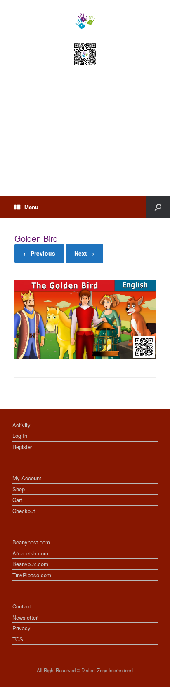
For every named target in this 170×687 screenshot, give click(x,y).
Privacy (21, 628)
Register (22, 447)
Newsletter (25, 617)
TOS (17, 639)
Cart (17, 500)
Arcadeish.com (30, 553)
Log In (19, 435)
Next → (84, 253)
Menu (31, 207)
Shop (18, 489)
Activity (21, 425)
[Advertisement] (85, 138)
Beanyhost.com (31, 542)
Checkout (23, 511)
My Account (26, 478)
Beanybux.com (30, 564)
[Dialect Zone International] (85, 21)
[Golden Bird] (85, 356)
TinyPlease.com (31, 575)
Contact (21, 606)
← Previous (39, 253)
